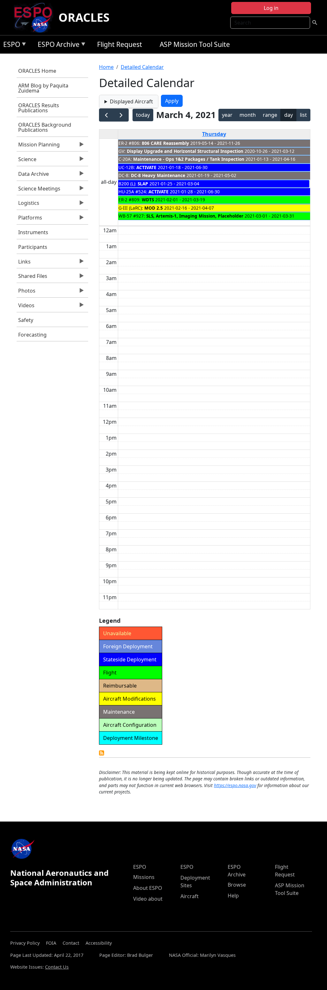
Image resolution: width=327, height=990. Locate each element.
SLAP (143, 184)
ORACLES (84, 17)
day (288, 114)
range (270, 114)
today (143, 114)
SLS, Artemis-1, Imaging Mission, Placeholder (194, 216)
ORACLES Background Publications (44, 127)
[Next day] (121, 115)
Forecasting (32, 334)
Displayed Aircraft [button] (131, 101)
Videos (25, 307)
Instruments (33, 232)
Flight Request (119, 44)
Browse (237, 884)
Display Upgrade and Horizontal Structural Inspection (185, 151)
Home (106, 67)
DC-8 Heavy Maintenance (158, 175)
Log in (271, 7)
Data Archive (33, 175)
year (227, 114)
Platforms (29, 219)
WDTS (148, 200)
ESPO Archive (57, 45)
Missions (144, 877)
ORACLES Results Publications (38, 108)
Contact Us (57, 967)
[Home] (35, 17)
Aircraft (189, 896)
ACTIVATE (146, 167)
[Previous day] (106, 115)
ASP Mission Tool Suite (195, 44)
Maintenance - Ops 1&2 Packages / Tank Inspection (188, 159)
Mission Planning (38, 146)
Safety (25, 320)
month (248, 114)
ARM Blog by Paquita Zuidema (43, 88)
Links (24, 263)
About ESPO (147, 887)
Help (233, 895)
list (303, 114)
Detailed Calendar (142, 67)
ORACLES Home (37, 70)
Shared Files (32, 277)
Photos (26, 292)
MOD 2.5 (153, 208)
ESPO (10, 45)
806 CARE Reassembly (165, 143)
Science (26, 161)
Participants (32, 246)
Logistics (28, 204)
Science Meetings (38, 190)
